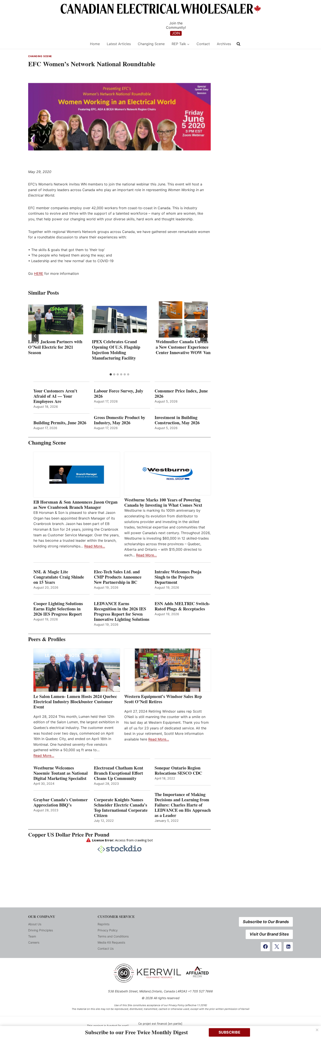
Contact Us (106, 948)
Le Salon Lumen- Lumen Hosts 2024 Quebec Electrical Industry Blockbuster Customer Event (75, 702)
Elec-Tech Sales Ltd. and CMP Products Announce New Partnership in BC (118, 577)
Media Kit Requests (111, 942)
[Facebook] (265, 946)
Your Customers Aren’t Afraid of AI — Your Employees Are (55, 396)
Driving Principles (40, 930)
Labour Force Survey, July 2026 (118, 393)
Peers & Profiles (47, 639)
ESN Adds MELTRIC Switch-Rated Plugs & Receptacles (182, 606)
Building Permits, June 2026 (59, 422)
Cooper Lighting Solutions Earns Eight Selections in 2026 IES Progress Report (58, 609)
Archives (224, 44)
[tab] (111, 374)
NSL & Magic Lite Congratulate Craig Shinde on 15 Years (58, 577)
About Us (34, 924)
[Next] (203, 336)
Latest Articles (119, 44)
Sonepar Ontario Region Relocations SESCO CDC (178, 770)
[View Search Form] (238, 44)
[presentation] (55, 319)
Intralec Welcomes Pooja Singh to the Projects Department (178, 577)
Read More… (94, 546)
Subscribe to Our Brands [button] (266, 921)
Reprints (103, 924)
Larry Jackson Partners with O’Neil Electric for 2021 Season (55, 347)
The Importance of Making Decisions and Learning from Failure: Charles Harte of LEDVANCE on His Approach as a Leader (183, 805)
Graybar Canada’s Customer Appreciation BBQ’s (60, 802)
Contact (203, 44)
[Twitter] (276, 946)
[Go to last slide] (35, 336)
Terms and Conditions (113, 936)
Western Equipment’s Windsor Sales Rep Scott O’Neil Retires (163, 699)
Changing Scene (151, 44)
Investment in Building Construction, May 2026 (177, 420)
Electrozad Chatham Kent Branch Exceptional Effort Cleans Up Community (118, 773)
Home (95, 44)
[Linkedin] (288, 946)
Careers (33, 942)
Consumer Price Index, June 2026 (181, 393)
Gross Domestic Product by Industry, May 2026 (119, 420)
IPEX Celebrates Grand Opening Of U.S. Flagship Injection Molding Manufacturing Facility (116, 349)
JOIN (176, 33)
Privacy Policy (108, 930)
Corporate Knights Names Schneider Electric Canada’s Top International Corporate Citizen (121, 807)
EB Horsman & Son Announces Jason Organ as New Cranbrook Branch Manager (75, 504)
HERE (38, 273)
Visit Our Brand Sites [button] (269, 934)
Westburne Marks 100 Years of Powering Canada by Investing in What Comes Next (163, 502)
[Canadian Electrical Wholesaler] (56, 44)
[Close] (317, 1030)
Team (32, 936)
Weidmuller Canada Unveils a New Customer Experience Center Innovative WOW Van (183, 347)
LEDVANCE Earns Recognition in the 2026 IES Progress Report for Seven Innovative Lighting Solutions (121, 611)
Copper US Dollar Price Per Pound (68, 834)
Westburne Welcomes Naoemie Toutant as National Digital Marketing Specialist (60, 773)
